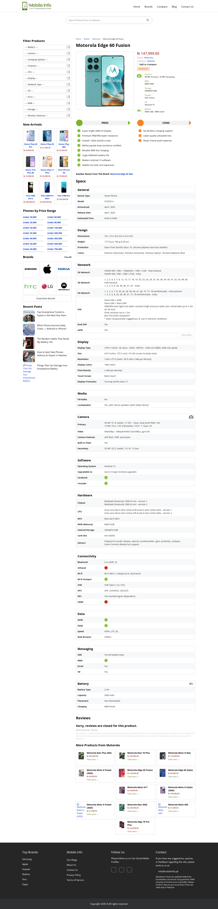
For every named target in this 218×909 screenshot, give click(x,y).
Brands (149, 6)
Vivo (24, 879)
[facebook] (113, 869)
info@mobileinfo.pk (168, 871)
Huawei (26, 869)
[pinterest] (129, 869)
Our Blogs (72, 859)
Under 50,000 (29, 249)
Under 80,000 (54, 222)
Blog (174, 6)
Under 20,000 (29, 217)
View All (67, 257)
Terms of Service (75, 879)
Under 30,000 (29, 227)
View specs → (93, 759)
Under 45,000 (29, 243)
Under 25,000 (29, 222)
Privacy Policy (74, 874)
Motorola (113, 745)
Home (136, 6)
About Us (71, 864)
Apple (25, 864)
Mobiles (151, 61)
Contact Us (187, 6)
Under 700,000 (54, 249)
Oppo (25, 884)
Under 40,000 (29, 238)
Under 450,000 (54, 238)
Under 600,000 (54, 243)
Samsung (27, 859)
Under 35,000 (29, 233)
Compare (162, 6)
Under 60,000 (54, 217)
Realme (26, 874)
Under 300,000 (54, 233)
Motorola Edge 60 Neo (121, 174)
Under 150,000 (54, 227)
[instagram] (121, 869)
